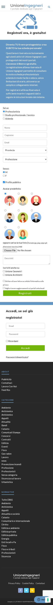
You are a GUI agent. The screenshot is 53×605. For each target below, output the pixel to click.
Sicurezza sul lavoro (11, 478)
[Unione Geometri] (26, 576)
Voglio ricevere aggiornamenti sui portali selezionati (24, 288)
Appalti (5, 418)
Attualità (5, 421)
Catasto (5, 429)
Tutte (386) (7, 499)
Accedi (25, 348)
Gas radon (6, 453)
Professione (7, 467)
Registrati (25, 293)
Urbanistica (7, 482)
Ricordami (13, 341)
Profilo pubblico (13, 182)
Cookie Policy (28, 583)
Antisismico (7, 414)
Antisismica (7, 411)
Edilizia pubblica (9, 535)
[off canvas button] (3, 7)
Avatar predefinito (12, 188)
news (3, 460)
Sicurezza (6, 556)
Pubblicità (6, 379)
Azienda (9, 118)
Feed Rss (5, 390)
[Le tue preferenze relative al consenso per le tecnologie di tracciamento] (48, 600)
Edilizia (5, 443)
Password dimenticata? (17, 357)
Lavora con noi (9, 386)
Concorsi (5, 436)
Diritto (4, 524)
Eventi (4, 446)
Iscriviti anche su (11, 267)
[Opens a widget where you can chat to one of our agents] (42, 600)
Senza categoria (9, 475)
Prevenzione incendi (11, 464)
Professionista (12, 111)
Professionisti (8, 471)
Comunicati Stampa (10, 432)
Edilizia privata (8, 531)
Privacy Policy (14, 583)
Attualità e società (10, 514)
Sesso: (6, 168)
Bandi (4, 425)
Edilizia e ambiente (10, 528)
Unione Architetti (13, 275)
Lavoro (5, 457)
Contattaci (6, 382)
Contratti (6, 439)
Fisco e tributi (8, 549)
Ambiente (6, 407)
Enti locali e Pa (8, 542)
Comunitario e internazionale (15, 521)
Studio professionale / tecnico (20, 115)
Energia (5, 538)
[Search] (49, 7)
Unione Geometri (13, 271)
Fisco (4, 450)
